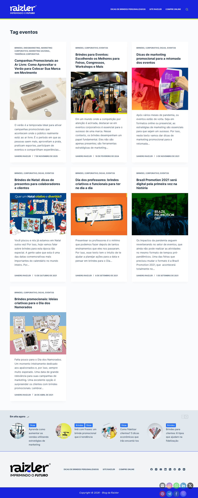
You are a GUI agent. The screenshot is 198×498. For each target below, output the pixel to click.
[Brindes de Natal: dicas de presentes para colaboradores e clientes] (38, 214)
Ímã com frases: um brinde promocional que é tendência (85, 433)
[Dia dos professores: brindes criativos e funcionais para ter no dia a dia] (99, 214)
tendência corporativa (27, 54)
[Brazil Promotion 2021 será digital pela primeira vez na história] (160, 214)
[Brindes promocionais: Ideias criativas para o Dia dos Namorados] (38, 333)
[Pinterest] (175, 469)
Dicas (163, 48)
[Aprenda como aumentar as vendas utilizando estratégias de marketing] (18, 431)
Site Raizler (155, 9)
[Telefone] (170, 469)
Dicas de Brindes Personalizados (128, 9)
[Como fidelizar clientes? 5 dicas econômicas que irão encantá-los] (109, 431)
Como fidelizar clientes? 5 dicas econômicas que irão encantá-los (129, 435)
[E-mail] (161, 469)
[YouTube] (184, 469)
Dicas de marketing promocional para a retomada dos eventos (158, 58)
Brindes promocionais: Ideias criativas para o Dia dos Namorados (36, 303)
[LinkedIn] (165, 469)
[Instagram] (156, 469)
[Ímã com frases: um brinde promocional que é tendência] (63, 431)
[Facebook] (151, 469)
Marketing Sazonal (39, 51)
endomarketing (32, 48)
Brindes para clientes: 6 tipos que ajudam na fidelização (175, 435)
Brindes (19, 48)
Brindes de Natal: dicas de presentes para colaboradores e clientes (37, 184)
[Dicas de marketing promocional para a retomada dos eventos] (160, 89)
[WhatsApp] (179, 469)
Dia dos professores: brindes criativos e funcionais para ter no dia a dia (98, 184)
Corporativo (91, 48)
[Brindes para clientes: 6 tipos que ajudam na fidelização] (155, 431)
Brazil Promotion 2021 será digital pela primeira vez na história (156, 184)
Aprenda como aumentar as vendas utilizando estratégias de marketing (39, 437)
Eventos (103, 48)
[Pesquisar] (187, 9)
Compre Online (173, 9)
